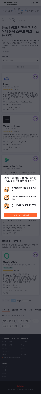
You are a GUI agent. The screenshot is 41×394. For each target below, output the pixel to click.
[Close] (37, 177)
